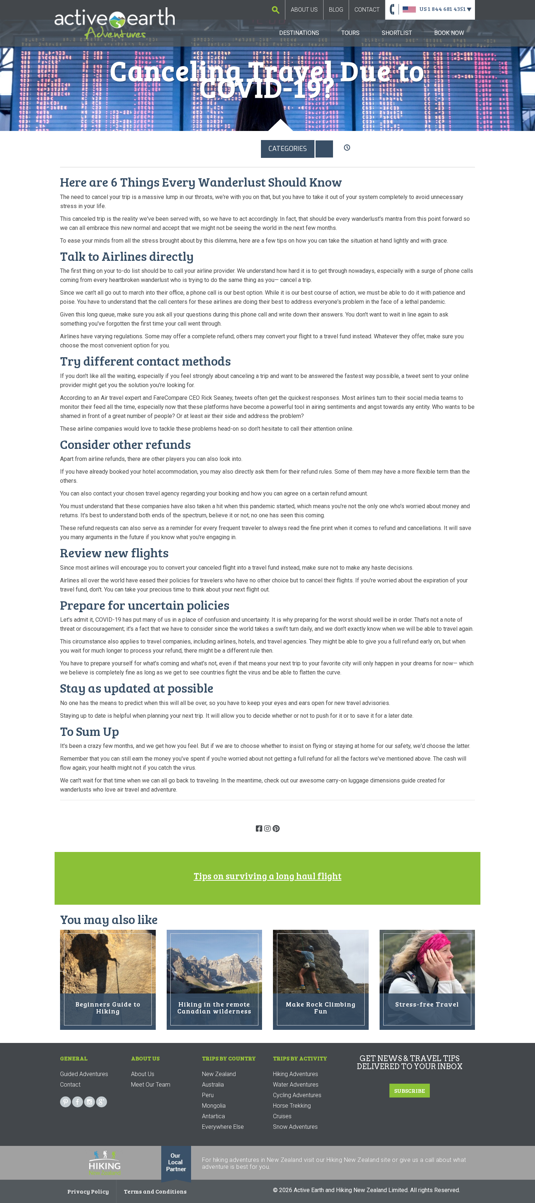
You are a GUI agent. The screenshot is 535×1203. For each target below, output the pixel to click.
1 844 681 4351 (447, 8)
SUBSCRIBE (409, 1090)
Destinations (299, 32)
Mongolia (214, 1105)
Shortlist (397, 32)
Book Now (449, 32)
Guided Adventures (84, 1074)
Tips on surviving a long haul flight (267, 875)
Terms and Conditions (155, 1191)
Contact (367, 9)
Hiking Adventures (295, 1074)
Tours (350, 32)
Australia (213, 1084)
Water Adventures (295, 1084)
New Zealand (219, 1074)
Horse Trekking (292, 1105)
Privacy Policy (88, 1191)
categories (288, 148)
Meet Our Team (150, 1084)
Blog (336, 9)
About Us (304, 9)
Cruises (282, 1116)
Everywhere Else (223, 1126)
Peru (208, 1095)
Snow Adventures (295, 1126)
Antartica (213, 1116)
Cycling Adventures (297, 1095)
